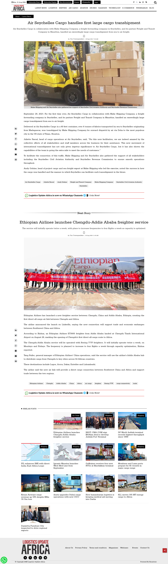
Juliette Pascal (49, 182)
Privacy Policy (81, 548)
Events (76, 2)
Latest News (26, 16)
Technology (43, 509)
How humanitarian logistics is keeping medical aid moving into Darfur (100, 496)
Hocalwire (153, 562)
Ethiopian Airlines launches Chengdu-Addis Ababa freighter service (84, 222)
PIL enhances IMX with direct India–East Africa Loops (35, 464)
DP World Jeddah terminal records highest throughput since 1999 (131, 434)
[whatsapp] (15, 144)
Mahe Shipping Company (104, 182)
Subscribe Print (34, 2)
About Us (69, 548)
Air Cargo (75, 415)
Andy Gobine (62, 182)
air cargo (88, 383)
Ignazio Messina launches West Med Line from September (65, 465)
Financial (43, 478)
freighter (98, 383)
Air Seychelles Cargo (32, 182)
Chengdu (49, 383)
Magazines (114, 548)
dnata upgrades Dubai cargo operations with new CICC (67, 495)
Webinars (124, 548)
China (71, 383)
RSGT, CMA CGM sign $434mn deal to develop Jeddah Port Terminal (97, 434)
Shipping (108, 415)
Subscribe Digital (50, 2)
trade (135, 383)
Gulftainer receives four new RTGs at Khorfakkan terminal (99, 464)
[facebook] (15, 139)
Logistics (108, 478)
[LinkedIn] (15, 128)
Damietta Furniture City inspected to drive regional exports (34, 528)
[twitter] (15, 133)
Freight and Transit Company (80, 182)
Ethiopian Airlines (36, 383)
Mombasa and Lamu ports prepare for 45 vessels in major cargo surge (130, 465)
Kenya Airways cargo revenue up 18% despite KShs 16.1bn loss (35, 496)
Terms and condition (98, 548)
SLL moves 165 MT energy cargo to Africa (130, 495)
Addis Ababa (61, 383)
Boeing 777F (108, 383)
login (96, 2)
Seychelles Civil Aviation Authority (129, 182)
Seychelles (83, 186)
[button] (84, 36)
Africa (79, 383)
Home (17, 16)
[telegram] (15, 149)
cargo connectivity (123, 383)
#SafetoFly (85, 2)
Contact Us (144, 548)
